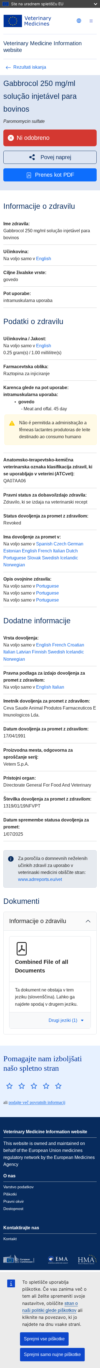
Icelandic (69, 557)
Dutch (72, 550)
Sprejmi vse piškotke (44, 1338)
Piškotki (10, 1194)
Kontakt (10, 1239)
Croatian (75, 645)
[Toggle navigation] (91, 21)
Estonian (12, 550)
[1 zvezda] (9, 1086)
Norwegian (14, 564)
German (75, 544)
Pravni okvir (13, 1201)
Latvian (23, 652)
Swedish (50, 557)
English (43, 258)
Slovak (34, 557)
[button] (50, 157)
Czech (60, 544)
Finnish (39, 652)
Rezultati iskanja (29, 67)
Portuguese (14, 557)
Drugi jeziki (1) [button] (63, 1020)
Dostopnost (13, 1208)
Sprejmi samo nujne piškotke (52, 1354)
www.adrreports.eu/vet (40, 879)
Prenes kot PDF (54, 175)
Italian (59, 550)
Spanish (44, 544)
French (45, 550)
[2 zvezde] (15, 1086)
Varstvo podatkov (18, 1187)
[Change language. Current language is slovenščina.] (78, 21)
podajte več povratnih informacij (37, 1102)
